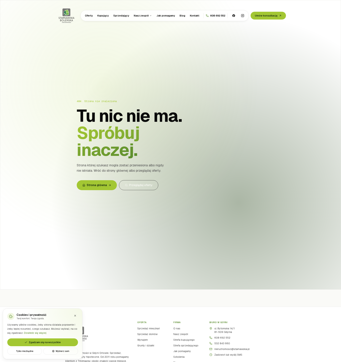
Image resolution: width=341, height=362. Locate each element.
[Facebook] (234, 16)
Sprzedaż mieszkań (148, 328)
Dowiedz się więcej (35, 332)
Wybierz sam (62, 351)
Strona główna (97, 185)
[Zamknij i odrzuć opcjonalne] (75, 316)
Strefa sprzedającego (185, 345)
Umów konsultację (266, 15)
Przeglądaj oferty (140, 185)
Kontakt (194, 15)
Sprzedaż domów (147, 334)
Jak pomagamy (165, 15)
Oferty (89, 15)
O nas (176, 328)
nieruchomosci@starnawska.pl (232, 349)
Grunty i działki (145, 345)
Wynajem (142, 339)
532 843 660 (222, 343)
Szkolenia (179, 356)
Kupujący (103, 15)
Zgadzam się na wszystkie (45, 342)
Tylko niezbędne (24, 351)
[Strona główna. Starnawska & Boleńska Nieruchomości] (66, 16)
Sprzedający (121, 15)
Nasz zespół (141, 15)
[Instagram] (243, 16)
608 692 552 (222, 337)
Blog (182, 15)
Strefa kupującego (184, 339)
